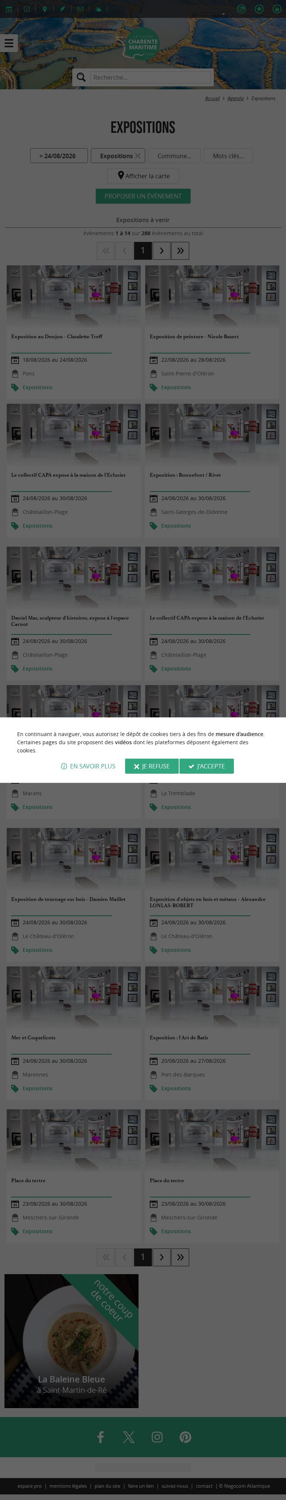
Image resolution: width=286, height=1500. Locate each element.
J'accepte (211, 766)
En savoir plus (92, 766)
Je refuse (156, 766)
